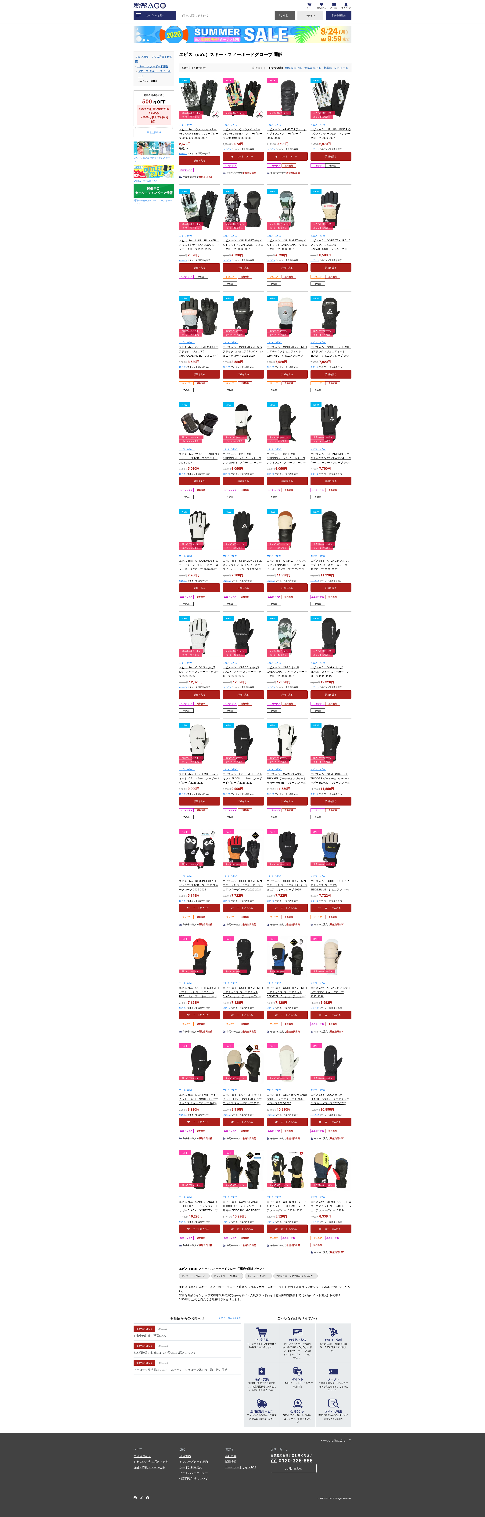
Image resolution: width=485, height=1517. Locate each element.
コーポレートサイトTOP (240, 1467)
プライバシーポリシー (193, 1473)
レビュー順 (341, 68)
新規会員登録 (339, 15)
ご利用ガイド (142, 1456)
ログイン (310, 15)
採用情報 (230, 1461)
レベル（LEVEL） (259, 1276)
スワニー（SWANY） (195, 1276)
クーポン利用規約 (190, 1467)
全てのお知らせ (229, 1318)
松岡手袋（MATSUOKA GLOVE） (296, 1276)
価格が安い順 (293, 68)
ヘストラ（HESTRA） (228, 1276)
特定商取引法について (193, 1478)
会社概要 (230, 1456)
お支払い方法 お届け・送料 (151, 1461)
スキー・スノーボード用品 (152, 66)
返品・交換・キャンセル (149, 1467)
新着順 (328, 68)
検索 (285, 15)
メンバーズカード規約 (193, 1461)
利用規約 (185, 1456)
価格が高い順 (312, 68)
